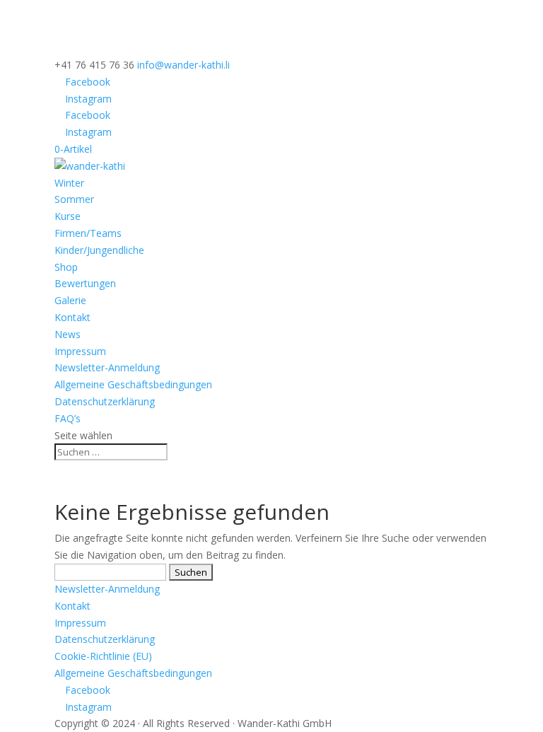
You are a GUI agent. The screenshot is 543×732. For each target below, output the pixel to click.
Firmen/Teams (88, 233)
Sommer (74, 199)
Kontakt (72, 317)
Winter (69, 183)
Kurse (67, 216)
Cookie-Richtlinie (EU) (103, 656)
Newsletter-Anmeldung (107, 367)
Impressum (80, 351)
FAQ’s (67, 418)
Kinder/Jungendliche (99, 250)
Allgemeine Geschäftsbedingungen (133, 384)
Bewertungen (85, 283)
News (67, 334)
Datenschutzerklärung (104, 401)
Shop (66, 267)
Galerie (70, 300)
